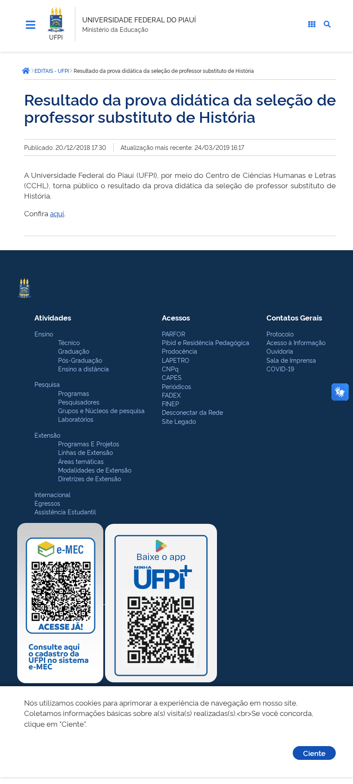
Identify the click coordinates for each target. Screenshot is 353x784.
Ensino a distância (83, 368)
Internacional (52, 494)
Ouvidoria (279, 351)
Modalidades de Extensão (94, 470)
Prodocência (179, 351)
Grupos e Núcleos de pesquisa (101, 410)
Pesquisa (47, 384)
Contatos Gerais (294, 317)
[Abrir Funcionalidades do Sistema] (312, 24)
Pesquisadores (78, 402)
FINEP (170, 403)
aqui (57, 213)
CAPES (172, 377)
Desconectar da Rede (192, 412)
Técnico (69, 342)
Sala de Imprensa (291, 360)
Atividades (52, 317)
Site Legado (179, 421)
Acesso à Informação (295, 342)
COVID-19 (280, 368)
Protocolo (280, 334)
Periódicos (176, 386)
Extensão (47, 435)
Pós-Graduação (80, 360)
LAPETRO (175, 360)
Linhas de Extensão (85, 452)
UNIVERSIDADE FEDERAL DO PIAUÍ (139, 19)
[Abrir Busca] (327, 24)
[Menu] (30, 25)
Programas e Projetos (88, 443)
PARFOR (173, 334)
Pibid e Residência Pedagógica (205, 342)
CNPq (170, 368)
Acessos (176, 317)
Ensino (43, 334)
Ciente (314, 753)
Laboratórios (75, 419)
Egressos (47, 503)
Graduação (73, 351)
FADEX (171, 395)
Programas (73, 393)
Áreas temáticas (81, 461)
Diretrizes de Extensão (89, 478)
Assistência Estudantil (65, 511)
